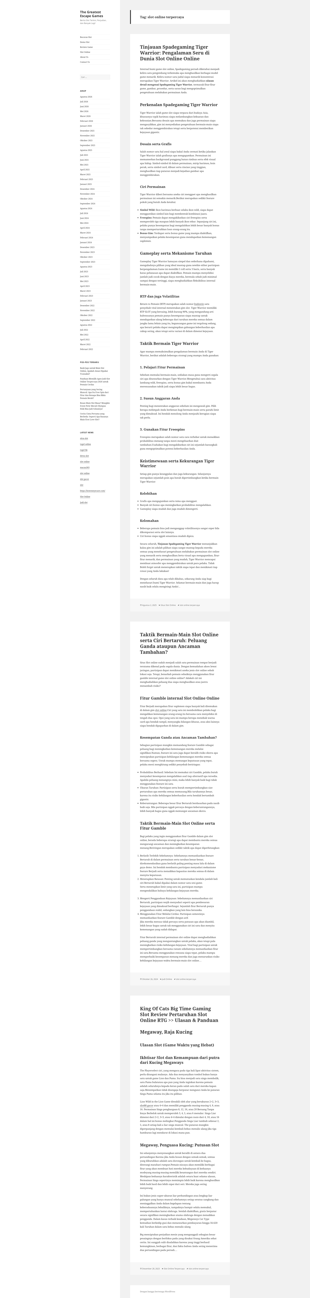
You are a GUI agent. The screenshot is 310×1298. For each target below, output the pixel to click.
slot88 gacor (146, 1105)
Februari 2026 (86, 121)
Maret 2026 (85, 116)
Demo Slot (84, 42)
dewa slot (84, 455)
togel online (85, 444)
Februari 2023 (86, 295)
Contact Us (85, 62)
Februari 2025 (86, 179)
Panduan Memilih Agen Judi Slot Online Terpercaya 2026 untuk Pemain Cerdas (95, 381)
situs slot (84, 438)
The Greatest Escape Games (91, 14)
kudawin (199, 304)
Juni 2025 (84, 160)
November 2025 (87, 135)
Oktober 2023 (86, 257)
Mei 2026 (84, 111)
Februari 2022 (86, 349)
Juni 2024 (84, 218)
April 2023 (85, 286)
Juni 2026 (84, 106)
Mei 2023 (84, 281)
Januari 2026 (86, 126)
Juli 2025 (84, 155)
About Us (84, 57)
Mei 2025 (84, 164)
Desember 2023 (87, 247)
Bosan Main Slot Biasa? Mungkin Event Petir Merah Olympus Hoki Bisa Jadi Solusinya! (95, 406)
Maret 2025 (85, 174)
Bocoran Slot (86, 37)
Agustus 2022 (86, 325)
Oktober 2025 (86, 140)
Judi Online (167, 979)
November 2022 (87, 310)
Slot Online (85, 52)
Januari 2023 (86, 300)
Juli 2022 (84, 329)
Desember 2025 (87, 130)
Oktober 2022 (86, 315)
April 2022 (85, 339)
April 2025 (85, 169)
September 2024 (87, 203)
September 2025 (87, 145)
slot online (85, 461)
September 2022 (87, 320)
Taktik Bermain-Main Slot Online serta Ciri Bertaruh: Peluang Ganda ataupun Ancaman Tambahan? (179, 643)
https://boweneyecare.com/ (92, 490)
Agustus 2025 (86, 150)
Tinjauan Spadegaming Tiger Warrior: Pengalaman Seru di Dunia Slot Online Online (175, 53)
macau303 (84, 467)
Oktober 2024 (86, 198)
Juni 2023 (84, 276)
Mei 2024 (84, 223)
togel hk (83, 450)
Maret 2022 (85, 344)
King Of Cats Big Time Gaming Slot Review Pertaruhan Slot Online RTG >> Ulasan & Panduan (179, 1014)
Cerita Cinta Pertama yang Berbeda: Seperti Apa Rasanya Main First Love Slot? (94, 416)
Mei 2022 (84, 334)
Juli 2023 (84, 271)
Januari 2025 (86, 184)
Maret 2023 (85, 291)
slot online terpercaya (190, 605)
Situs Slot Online (168, 605)
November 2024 (87, 194)
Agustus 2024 (86, 208)
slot (81, 485)
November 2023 (87, 252)
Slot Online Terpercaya (174, 1268)
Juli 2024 (84, 213)
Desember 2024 (87, 189)
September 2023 (87, 261)
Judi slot (84, 502)
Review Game (86, 47)
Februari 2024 (86, 237)
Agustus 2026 (86, 96)
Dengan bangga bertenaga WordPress (157, 1291)
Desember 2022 (87, 305)
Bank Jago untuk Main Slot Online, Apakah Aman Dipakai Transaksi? (94, 371)
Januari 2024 (86, 242)
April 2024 (85, 228)
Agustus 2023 (86, 266)
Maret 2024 (85, 232)
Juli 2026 (84, 101)
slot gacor (84, 479)
